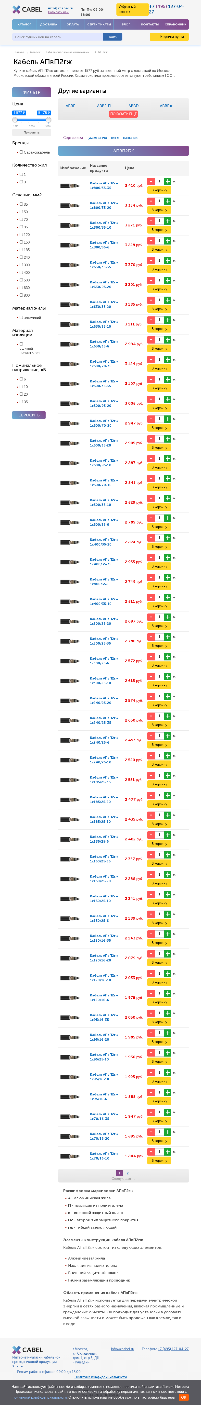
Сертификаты (99, 24)
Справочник (175, 24)
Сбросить (28, 415)
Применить (31, 132)
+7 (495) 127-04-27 (173, 1349)
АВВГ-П (104, 105)
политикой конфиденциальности (40, 1397)
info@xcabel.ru (60, 8)
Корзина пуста (171, 37)
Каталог (24, 24)
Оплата (72, 24)
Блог (126, 24)
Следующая (123, 1179)
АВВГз (133, 105)
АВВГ (70, 105)
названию (130, 138)
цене (115, 138)
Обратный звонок (127, 9)
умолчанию (97, 138)
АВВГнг (166, 105)
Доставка (48, 24)
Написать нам (58, 12)
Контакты (150, 24)
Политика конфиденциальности (101, 1377)
